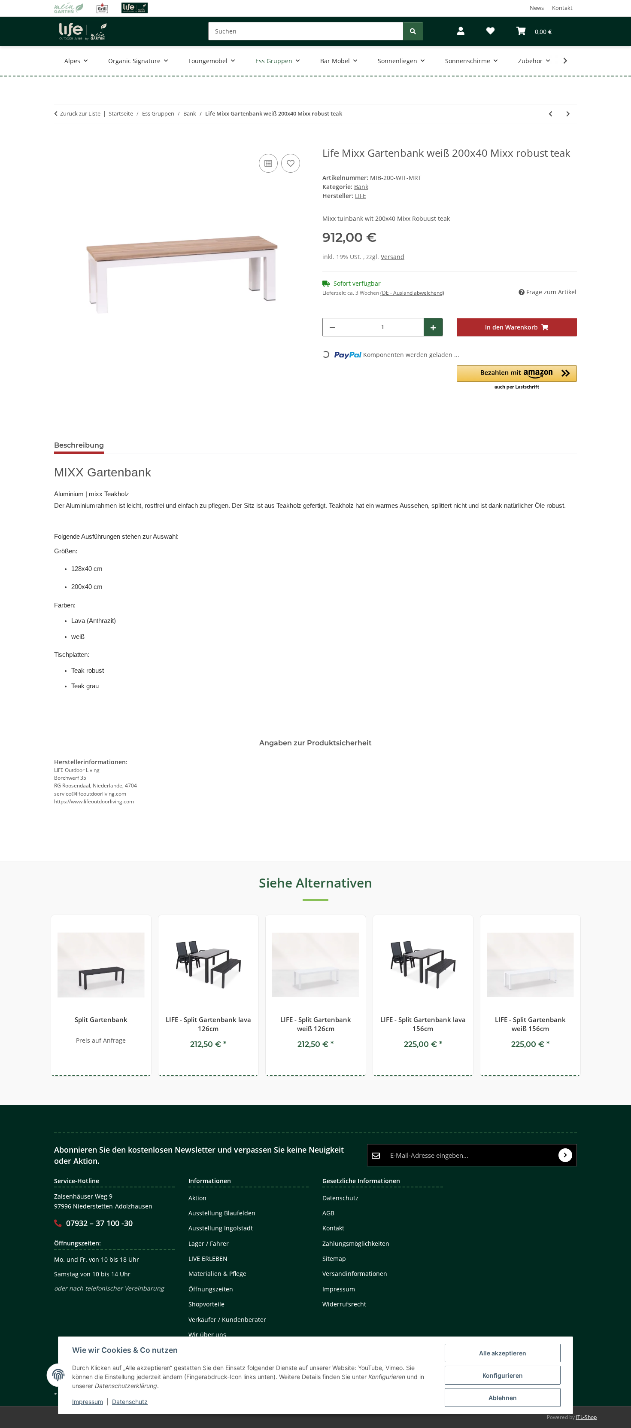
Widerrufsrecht (344, 1304)
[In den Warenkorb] (61, 142)
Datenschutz (130, 1401)
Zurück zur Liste (80, 113)
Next (587, 996)
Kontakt (562, 8)
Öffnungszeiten (210, 1289)
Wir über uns (207, 1334)
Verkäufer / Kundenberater (227, 1319)
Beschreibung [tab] (79, 445)
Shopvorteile (206, 1304)
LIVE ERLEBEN (208, 1258)
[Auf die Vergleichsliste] (268, 163)
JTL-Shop (586, 1417)
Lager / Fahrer (208, 1243)
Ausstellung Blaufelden (221, 1213)
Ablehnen (502, 1397)
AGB (328, 1213)
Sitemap (334, 1258)
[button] (461, 31)
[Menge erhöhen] (433, 327)
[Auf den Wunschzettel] (290, 163)
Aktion (197, 1198)
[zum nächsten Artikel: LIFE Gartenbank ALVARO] (568, 113)
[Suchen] (413, 31)
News (537, 8)
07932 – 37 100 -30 (99, 1223)
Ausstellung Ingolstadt (220, 1228)
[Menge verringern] (332, 327)
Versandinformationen (354, 1273)
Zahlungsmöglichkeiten (355, 1243)
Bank (361, 187)
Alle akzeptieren (502, 1353)
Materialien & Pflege (217, 1273)
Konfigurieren (502, 1375)
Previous (44, 996)
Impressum (87, 1401)
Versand (392, 257)
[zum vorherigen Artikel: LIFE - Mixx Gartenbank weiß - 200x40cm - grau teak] (550, 113)
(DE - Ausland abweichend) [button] (412, 292)
